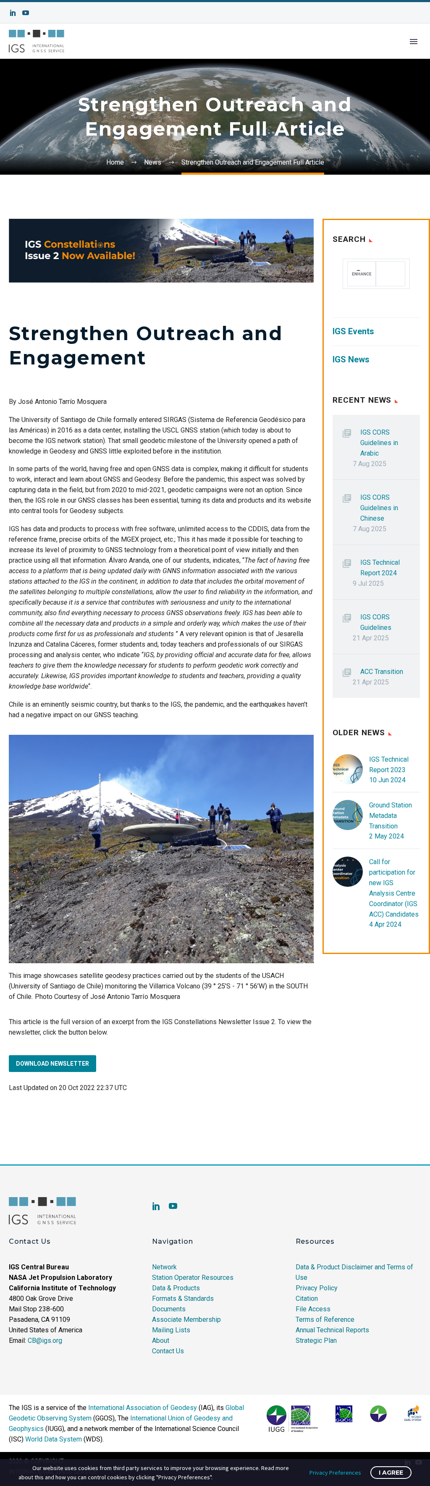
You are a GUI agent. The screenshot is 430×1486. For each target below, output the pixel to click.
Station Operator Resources (192, 1278)
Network (164, 1267)
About (160, 1340)
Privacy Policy (317, 1288)
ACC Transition (381, 672)
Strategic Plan (316, 1340)
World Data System (53, 1439)
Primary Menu (413, 41)
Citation (307, 1299)
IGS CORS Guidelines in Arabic (379, 442)
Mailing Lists (171, 1330)
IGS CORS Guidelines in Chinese (379, 507)
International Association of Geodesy (142, 1408)
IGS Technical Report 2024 (380, 567)
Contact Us (168, 1351)
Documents (169, 1309)
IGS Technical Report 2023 (389, 764)
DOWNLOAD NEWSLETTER (52, 1063)
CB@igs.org (45, 1340)
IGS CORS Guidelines (375, 622)
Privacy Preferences (335, 1472)
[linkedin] (156, 1206)
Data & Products (176, 1288)
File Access (313, 1309)
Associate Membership (186, 1320)
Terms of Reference (325, 1320)
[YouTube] (25, 12)
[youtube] (173, 1206)
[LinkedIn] (13, 12)
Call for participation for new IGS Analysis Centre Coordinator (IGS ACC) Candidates (394, 888)
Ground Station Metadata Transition (390, 815)
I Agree (391, 1472)
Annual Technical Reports (332, 1330)
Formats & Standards (183, 1299)
